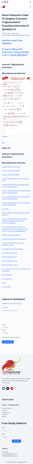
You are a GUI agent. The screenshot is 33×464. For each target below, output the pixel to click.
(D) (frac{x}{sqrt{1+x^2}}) (9, 265)
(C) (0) (4, 283)
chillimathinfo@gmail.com (9, 456)
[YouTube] (7, 2)
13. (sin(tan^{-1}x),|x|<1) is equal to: (12, 249)
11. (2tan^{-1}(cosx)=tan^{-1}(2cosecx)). (14, 239)
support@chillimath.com (9, 454)
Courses (4, 410)
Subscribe (16, 441)
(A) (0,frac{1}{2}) (7, 275)
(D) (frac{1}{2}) (6, 287)
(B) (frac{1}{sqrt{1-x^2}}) (9, 257)
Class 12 (4, 35)
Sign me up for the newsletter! (11, 337)
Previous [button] (4, 136)
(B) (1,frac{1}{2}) (7, 279)
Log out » (19, 303)
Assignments (6, 412)
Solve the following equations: (11, 235)
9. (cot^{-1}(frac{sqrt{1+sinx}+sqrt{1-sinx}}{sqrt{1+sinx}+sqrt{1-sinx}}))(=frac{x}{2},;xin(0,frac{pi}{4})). (15, 221)
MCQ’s (4, 416)
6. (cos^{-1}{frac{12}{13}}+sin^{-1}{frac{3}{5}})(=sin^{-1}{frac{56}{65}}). (15, 52)
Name (3, 325)
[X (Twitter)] (5, 2)
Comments (5, 307)
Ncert (28, 35)
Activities (4, 414)
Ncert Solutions (7, 408)
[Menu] (30, 6)
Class (3, 434)
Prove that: (5, 209)
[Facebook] (2, 2)
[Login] (30, 2)
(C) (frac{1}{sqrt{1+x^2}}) (9, 261)
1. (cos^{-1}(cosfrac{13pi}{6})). (11, 170)
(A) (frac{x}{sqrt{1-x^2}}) (9, 253)
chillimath (13, 303)
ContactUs (5, 452)
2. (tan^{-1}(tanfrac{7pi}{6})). (10, 174)
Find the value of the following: (11, 167)
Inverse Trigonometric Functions (16, 35)
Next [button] (3, 142)
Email (3, 330)
